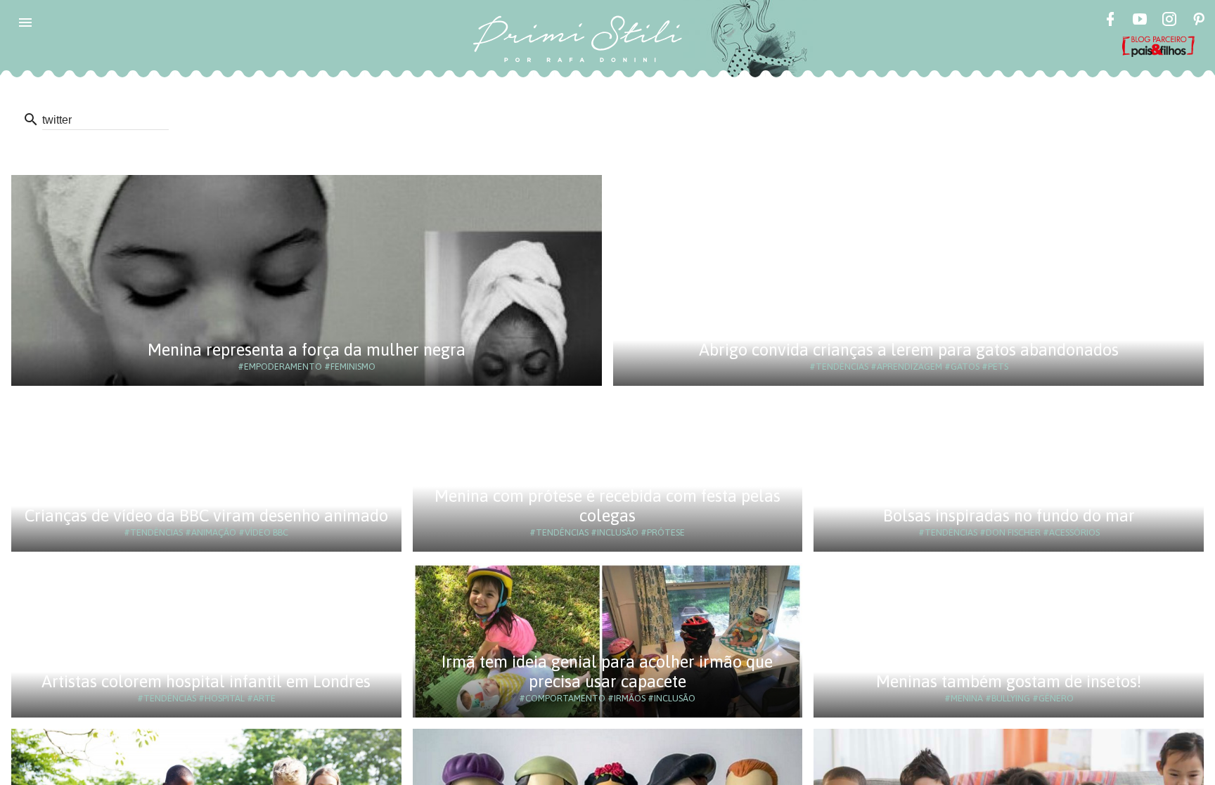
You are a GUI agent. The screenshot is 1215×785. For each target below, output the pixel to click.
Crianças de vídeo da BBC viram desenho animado (206, 515)
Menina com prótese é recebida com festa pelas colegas (607, 505)
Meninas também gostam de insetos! (1008, 681)
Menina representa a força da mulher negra (306, 349)
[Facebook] (1110, 21)
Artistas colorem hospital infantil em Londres (206, 681)
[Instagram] (1169, 21)
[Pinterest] (1199, 21)
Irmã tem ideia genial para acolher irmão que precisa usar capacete (607, 671)
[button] (25, 22)
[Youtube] (1140, 21)
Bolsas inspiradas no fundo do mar (1009, 515)
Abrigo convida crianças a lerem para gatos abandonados (909, 349)
